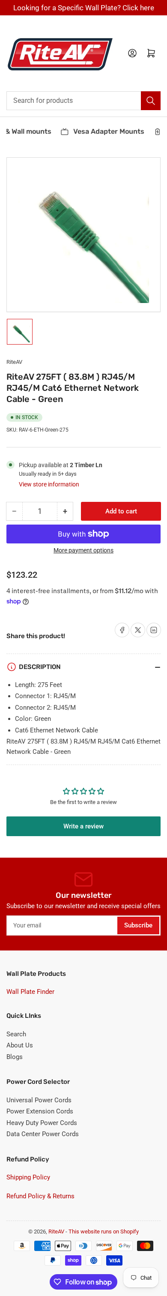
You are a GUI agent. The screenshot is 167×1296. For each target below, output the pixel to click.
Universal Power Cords (39, 1100)
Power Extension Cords (39, 1111)
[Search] (150, 101)
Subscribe (138, 925)
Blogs (14, 1057)
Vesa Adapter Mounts (105, 131)
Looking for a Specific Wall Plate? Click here (83, 7)
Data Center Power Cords (42, 1134)
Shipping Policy (28, 1177)
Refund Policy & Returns (40, 1196)
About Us (19, 1045)
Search (16, 1034)
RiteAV (14, 362)
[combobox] (83, 100)
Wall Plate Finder (30, 992)
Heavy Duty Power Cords (41, 1123)
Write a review (83, 826)
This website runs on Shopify (104, 1231)
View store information (49, 484)
